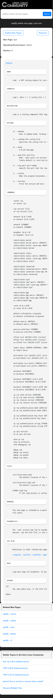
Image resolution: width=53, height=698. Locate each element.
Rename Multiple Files (12, 688)
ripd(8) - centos (9, 614)
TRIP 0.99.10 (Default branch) (16, 675)
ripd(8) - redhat (9, 620)
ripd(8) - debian (9, 634)
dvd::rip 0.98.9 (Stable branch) (16, 661)
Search (47, 14)
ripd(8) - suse (8, 627)
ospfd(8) (27, 555)
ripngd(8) (17, 555)
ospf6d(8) (36, 555)
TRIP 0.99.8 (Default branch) (15, 668)
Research (43, 33)
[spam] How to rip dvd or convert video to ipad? (23, 681)
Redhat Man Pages (13, 33)
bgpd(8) (46, 555)
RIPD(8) (9, 63)
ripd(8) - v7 (7, 640)
